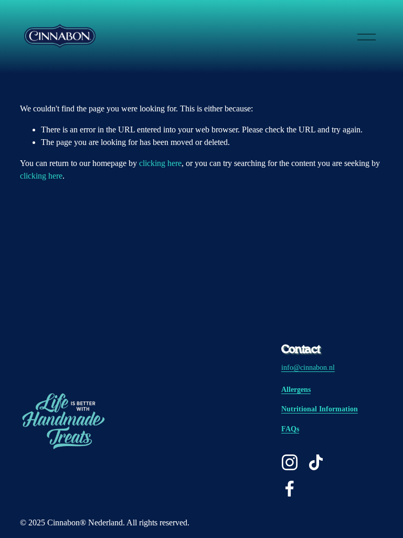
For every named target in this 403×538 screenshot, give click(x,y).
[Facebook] (289, 488)
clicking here (160, 163)
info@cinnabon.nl (308, 367)
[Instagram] (289, 462)
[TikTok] (315, 462)
